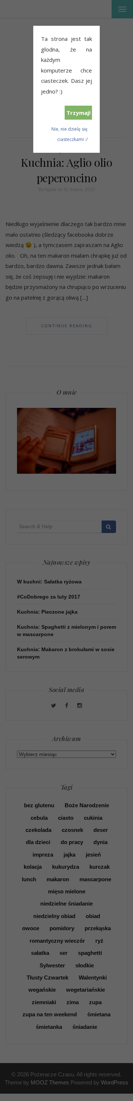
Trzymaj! (78, 112)
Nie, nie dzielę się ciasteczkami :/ (69, 134)
